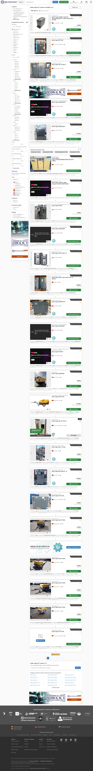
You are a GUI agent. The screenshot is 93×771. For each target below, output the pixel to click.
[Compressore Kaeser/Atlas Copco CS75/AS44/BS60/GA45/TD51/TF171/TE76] (40, 164)
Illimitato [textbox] (15, 179)
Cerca (55, 2)
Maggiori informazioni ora (73, 547)
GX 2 (16, 138)
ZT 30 (16, 111)
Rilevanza (75, 7)
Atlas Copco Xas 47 (69, 675)
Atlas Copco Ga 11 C (35, 682)
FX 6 (16, 89)
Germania (18, 190)
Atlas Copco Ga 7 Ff (52, 682)
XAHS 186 (17, 128)
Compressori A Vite (74, 152)
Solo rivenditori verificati (19, 217)
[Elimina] (51, 2)
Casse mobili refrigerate (36, 735)
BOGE (15, 45)
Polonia (17, 188)
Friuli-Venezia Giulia (20, 187)
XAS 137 (17, 68)
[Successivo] (49, 23)
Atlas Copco (16, 29)
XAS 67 (17, 61)
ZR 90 (16, 73)
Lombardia (18, 185)
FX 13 (16, 84)
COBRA (15, 52)
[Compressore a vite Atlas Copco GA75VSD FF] (40, 307)
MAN (15, 35)
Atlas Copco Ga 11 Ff (35, 685)
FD (14, 122)
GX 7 (16, 133)
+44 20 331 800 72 (18, 727)
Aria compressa (17, 8)
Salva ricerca (56, 654)
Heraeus (15, 44)
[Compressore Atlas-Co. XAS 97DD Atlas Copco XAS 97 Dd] (40, 402)
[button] (91, 2)
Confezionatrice (57, 735)
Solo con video (17, 216)
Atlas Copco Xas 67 (69, 682)
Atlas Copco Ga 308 (52, 675)
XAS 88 (17, 66)
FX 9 (16, 87)
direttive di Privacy (34, 768)
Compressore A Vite (48, 152)
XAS (15, 59)
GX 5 (16, 135)
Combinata (65, 735)
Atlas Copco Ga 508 (52, 680)
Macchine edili (17, 10)
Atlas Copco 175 (34, 677)
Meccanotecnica (72, 735)
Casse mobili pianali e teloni (23, 735)
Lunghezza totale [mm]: (17, 158)
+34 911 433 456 (17, 729)
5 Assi (50, 735)
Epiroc (15, 49)
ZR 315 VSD (18, 78)
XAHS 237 (17, 127)
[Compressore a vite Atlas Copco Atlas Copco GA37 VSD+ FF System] (40, 283)
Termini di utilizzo (41, 768)
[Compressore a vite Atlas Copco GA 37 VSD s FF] (40, 259)
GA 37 (17, 98)
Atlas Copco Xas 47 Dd (70, 677)
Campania (17, 183)
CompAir (15, 47)
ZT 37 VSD (17, 106)
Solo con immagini (18, 214)
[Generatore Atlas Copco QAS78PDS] (40, 379)
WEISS (15, 42)
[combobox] (20, 179)
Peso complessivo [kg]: (16, 153)
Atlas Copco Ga (33, 680)
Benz (15, 32)
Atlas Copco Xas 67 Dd (70, 685)
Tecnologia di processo (18, 12)
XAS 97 (17, 64)
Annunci (16, 207)
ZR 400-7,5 (18, 71)
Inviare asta (74, 94)
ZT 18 (16, 109)
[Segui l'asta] (80, 421)
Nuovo (15, 200)
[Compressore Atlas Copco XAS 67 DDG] (40, 526)
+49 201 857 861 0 (41, 727)
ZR (14, 69)
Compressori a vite (35, 152)
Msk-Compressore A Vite (61, 152)
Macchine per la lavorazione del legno (20, 17)
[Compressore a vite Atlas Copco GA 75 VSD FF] (40, 70)
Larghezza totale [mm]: (17, 163)
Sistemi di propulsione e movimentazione (18, 14)
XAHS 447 (17, 130)
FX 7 (16, 82)
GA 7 (16, 95)
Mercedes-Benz (18, 34)
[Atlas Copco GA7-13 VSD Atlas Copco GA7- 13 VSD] (40, 453)
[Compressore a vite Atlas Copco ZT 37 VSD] (40, 501)
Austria (17, 192)
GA (14, 93)
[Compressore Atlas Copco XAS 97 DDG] (40, 564)
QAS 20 (17, 118)
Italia (15, 174)
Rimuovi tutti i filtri (44, 10)
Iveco (15, 39)
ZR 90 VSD (17, 107)
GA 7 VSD (17, 96)
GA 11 (17, 101)
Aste (14, 209)
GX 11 (17, 137)
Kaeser (15, 40)
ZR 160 (17, 74)
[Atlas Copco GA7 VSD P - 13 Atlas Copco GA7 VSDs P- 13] (40, 477)
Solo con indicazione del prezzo (20, 146)
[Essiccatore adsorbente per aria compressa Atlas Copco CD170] (40, 211)
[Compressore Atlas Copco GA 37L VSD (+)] (40, 427)
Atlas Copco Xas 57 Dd (70, 680)
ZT (14, 104)
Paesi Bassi (18, 193)
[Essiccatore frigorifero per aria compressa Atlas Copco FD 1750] (40, 46)
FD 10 (16, 123)
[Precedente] (31, 23)
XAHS (15, 125)
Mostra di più (56, 687)
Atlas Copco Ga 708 (52, 685)
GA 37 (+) (17, 100)
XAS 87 (17, 63)
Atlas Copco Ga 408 (52, 677)
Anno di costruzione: (16, 148)
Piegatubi (45, 735)
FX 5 (16, 85)
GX (14, 132)
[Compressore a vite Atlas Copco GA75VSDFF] (40, 132)
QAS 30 (17, 120)
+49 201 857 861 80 (65, 727)
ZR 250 (17, 76)
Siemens (16, 37)
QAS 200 (17, 117)
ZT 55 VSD (17, 112)
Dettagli (74, 435)
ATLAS (15, 30)
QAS (14, 115)
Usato (15, 201)
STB (14, 50)
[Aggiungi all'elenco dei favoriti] (80, 17)
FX (14, 80)
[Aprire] (55, 35)
